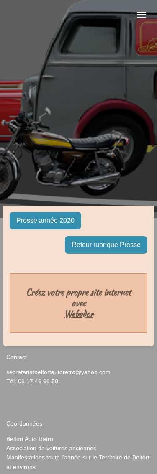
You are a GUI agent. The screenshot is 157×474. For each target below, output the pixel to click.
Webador (78, 313)
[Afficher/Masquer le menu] (141, 14)
